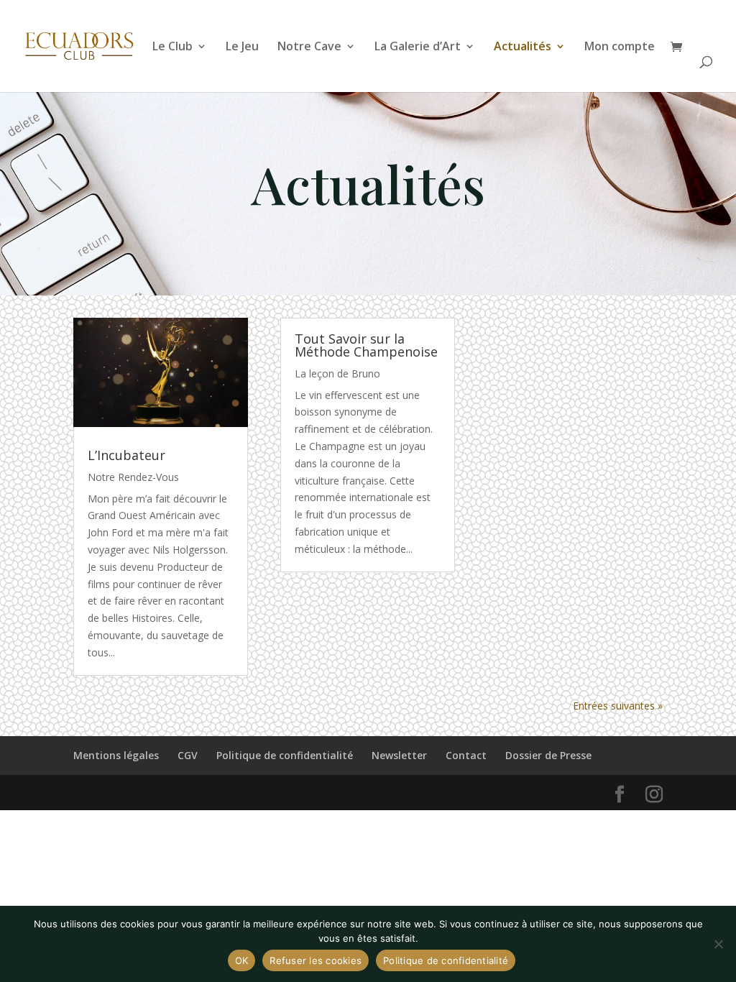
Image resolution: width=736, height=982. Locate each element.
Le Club (172, 47)
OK (242, 960)
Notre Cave (309, 47)
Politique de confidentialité (284, 755)
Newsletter (399, 755)
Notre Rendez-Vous (133, 477)
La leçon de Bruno (337, 373)
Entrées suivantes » (618, 705)
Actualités (522, 47)
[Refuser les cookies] (718, 944)
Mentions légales (116, 755)
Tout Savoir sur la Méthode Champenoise (366, 345)
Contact (466, 755)
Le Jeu (242, 47)
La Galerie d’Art (417, 47)
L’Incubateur (126, 455)
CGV (188, 755)
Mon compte (619, 47)
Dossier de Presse (548, 755)
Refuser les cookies (316, 960)
